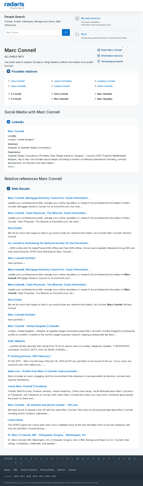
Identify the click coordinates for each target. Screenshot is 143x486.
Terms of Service (29, 470)
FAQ (15, 470)
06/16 (28, 476)
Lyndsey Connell (106, 81)
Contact (72, 470)
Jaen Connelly (18, 86)
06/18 (16, 476)
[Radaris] (14, 4)
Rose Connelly (105, 86)
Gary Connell (18, 81)
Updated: (8, 476)
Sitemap (8, 458)
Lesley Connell (62, 86)
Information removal (111, 55)
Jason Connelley (63, 81)
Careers (61, 470)
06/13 (47, 476)
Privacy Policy (47, 470)
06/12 (54, 476)
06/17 (22, 476)
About (7, 470)
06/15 (35, 476)
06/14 (41, 476)
